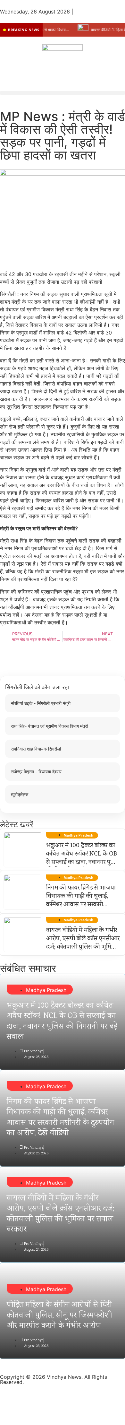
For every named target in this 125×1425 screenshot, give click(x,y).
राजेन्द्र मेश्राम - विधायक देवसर (36, 771)
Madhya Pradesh (46, 990)
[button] (62, 93)
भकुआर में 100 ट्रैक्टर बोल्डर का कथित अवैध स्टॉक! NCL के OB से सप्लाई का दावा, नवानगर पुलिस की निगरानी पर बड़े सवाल (83, 858)
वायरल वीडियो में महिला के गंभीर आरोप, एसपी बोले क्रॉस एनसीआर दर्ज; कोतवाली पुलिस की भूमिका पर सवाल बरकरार (83, 943)
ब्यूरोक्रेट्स (19, 794)
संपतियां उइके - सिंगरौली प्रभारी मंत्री (41, 703)
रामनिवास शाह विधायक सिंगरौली (36, 749)
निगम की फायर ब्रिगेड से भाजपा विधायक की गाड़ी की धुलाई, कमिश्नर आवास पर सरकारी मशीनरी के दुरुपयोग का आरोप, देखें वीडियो (81, 904)
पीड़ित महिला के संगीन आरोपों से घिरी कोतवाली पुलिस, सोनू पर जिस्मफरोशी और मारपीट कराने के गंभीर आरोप (59, 1315)
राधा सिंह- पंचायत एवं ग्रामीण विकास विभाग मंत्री (49, 726)
